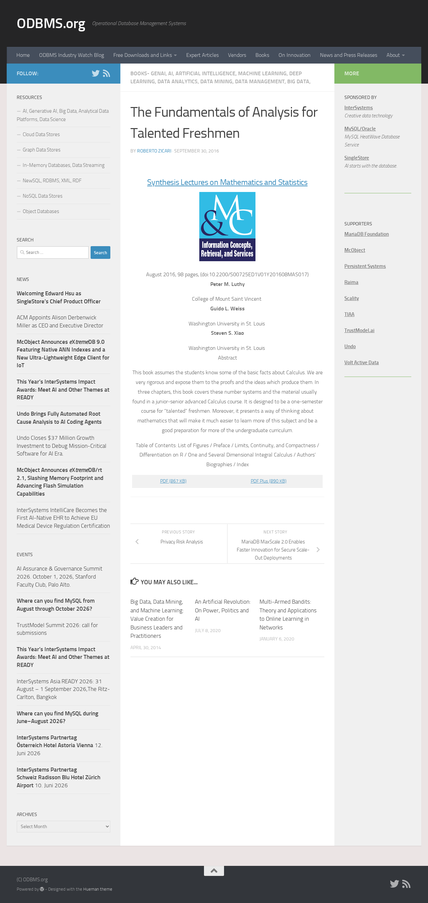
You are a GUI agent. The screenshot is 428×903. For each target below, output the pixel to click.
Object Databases (41, 211)
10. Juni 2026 (58, 777)
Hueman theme (97, 889)
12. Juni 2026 (60, 745)
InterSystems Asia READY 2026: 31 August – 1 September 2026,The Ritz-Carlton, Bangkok (63, 689)
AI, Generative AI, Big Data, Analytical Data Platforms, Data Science (63, 115)
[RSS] (106, 73)
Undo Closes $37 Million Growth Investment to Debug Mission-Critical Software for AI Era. (61, 445)
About (393, 55)
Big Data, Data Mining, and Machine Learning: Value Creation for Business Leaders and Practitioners (157, 618)
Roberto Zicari (154, 151)
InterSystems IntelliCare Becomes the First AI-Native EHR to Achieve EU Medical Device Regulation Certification (63, 518)
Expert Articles (202, 55)
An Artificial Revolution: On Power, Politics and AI (223, 610)
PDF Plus (269, 481)
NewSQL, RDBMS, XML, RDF (52, 181)
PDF (173, 481)
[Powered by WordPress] (42, 889)
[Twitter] (96, 73)
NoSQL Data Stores (43, 196)
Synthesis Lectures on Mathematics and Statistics (227, 182)
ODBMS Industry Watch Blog (71, 55)
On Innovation (295, 55)
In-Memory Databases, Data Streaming (64, 165)
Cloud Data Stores (41, 134)
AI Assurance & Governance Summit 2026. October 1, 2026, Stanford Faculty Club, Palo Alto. (59, 576)
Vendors (237, 55)
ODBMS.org (51, 23)
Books (262, 55)
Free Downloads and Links (142, 55)
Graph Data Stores (42, 150)
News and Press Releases (348, 55)
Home (23, 55)
